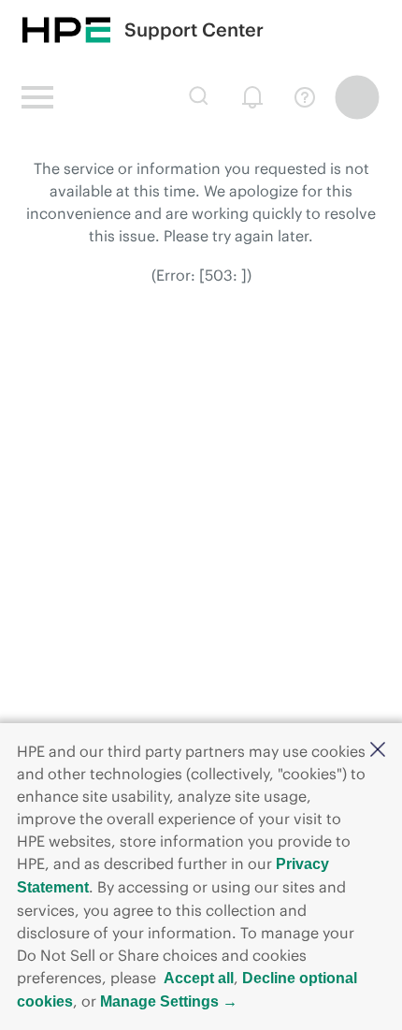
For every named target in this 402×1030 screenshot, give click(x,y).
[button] (377, 751)
